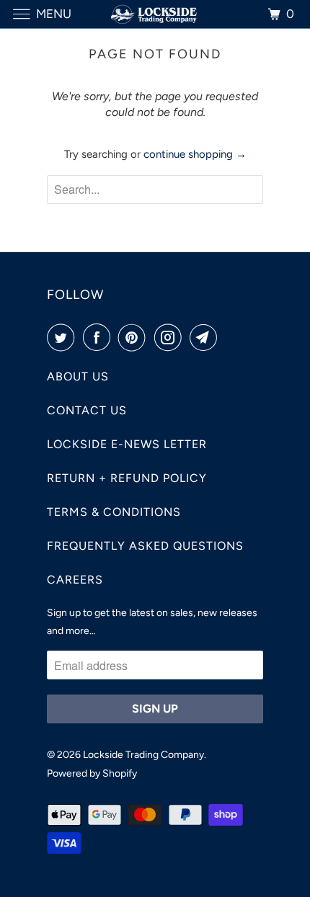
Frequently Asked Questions (145, 546)
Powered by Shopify (92, 773)
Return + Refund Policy (127, 478)
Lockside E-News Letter (127, 444)
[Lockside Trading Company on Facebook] (99, 337)
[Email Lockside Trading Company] (206, 337)
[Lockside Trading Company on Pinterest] (134, 337)
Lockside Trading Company (143, 755)
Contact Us (87, 410)
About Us (78, 376)
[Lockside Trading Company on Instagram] (170, 337)
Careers (75, 579)
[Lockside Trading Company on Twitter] (63, 337)
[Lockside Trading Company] (155, 14)
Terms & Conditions (114, 512)
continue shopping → (195, 154)
